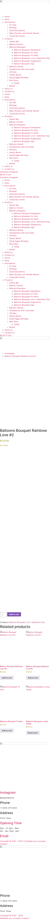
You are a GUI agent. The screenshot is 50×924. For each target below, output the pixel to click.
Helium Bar (14, 41)
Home (7, 16)
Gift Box (13, 72)
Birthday (13, 27)
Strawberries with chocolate (21, 69)
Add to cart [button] (7, 678)
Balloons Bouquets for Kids (26, 52)
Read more (33, 733)
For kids (12, 25)
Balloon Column (16, 44)
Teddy (16, 83)
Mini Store (13, 80)
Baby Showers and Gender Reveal (24, 33)
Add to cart (14, 614)
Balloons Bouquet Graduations (27, 50)
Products (9, 39)
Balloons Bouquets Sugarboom (27, 61)
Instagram (8, 792)
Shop (7, 19)
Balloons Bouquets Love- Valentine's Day (27, 622)
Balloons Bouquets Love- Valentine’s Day (32, 58)
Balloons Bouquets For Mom (26, 55)
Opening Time (11, 823)
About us (9, 88)
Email (4, 836)
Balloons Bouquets (17, 47)
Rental (12, 86)
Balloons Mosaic (16, 66)
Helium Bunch (15, 75)
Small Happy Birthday (18, 77)
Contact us (9, 91)
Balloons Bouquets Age (24, 64)
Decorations (10, 22)
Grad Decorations (17, 30)
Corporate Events (17, 36)
